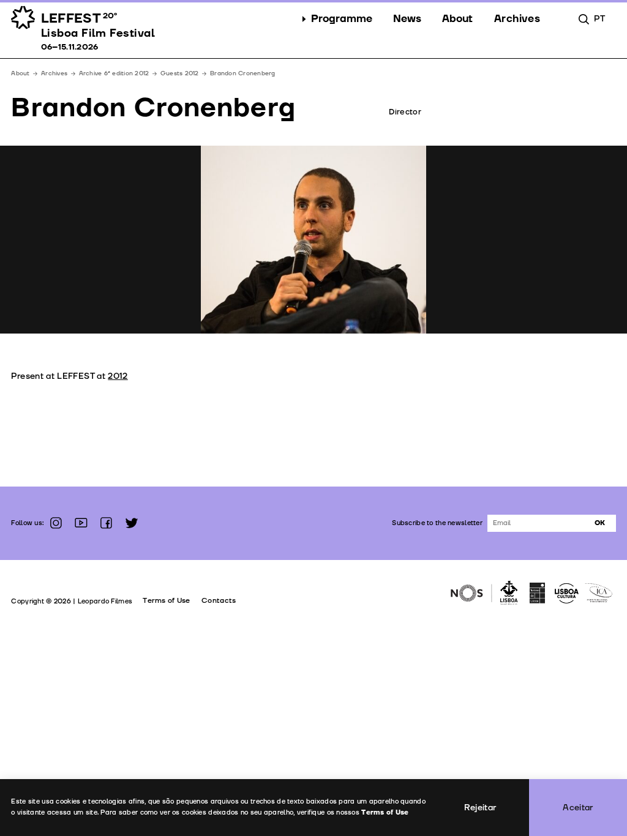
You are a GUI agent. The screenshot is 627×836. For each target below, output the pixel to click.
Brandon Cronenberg (242, 73)
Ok (600, 523)
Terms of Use (166, 600)
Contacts (218, 600)
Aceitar (578, 807)
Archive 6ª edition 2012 (114, 73)
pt (599, 18)
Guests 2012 (179, 73)
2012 (117, 376)
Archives (54, 73)
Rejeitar (480, 807)
